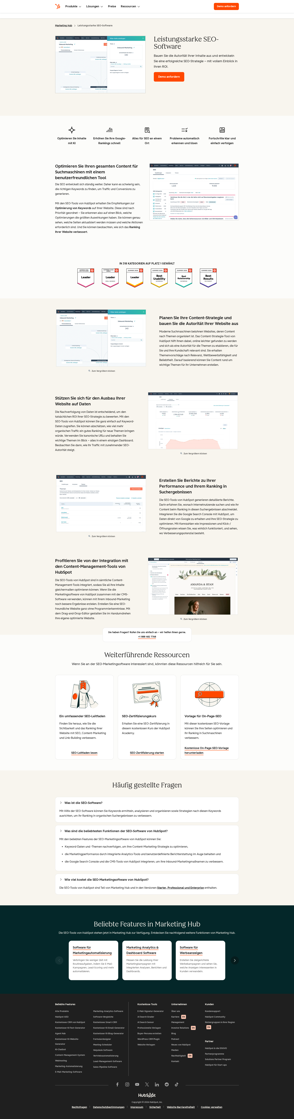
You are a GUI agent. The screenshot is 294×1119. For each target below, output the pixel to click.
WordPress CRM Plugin (148, 1039)
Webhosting (61, 1061)
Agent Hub (60, 1033)
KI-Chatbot (60, 1049)
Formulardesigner (102, 1039)
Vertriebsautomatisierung (105, 1056)
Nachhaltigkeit (181, 1056)
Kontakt (175, 1061)
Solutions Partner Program (218, 1059)
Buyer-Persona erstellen (149, 1033)
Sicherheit (155, 1107)
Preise (112, 6)
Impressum (136, 1107)
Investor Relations (183, 1028)
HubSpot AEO (62, 1017)
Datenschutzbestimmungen (108, 1107)
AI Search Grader (145, 1017)
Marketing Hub (63, 25)
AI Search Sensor (145, 1022)
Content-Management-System (70, 1055)
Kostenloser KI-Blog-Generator (108, 1033)
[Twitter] (147, 1085)
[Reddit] (167, 1085)
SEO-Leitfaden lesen (84, 752)
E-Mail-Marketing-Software (68, 1072)
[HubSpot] (57, 6)
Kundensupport (212, 1011)
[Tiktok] (176, 1085)
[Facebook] (117, 1085)
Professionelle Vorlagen (149, 1028)
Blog (173, 1033)
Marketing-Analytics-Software (108, 1011)
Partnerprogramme (214, 1054)
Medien (174, 1050)
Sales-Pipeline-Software (105, 1067)
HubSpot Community (215, 1017)
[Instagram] (127, 1085)
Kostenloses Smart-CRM (105, 1022)
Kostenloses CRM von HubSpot (70, 1022)
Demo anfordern (228, 6)
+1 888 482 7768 (147, 636)
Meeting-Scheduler (102, 1045)
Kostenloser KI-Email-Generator (109, 1028)
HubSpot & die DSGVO (216, 1048)
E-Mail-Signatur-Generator (150, 1011)
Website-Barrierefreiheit (181, 1107)
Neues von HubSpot (181, 1045)
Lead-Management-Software (107, 1061)
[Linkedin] (157, 1085)
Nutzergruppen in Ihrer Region (220, 1024)
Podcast (175, 1039)
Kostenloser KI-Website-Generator (67, 1041)
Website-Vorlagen (146, 1045)
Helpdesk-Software (102, 1050)
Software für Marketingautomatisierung (92, 950)
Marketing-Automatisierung (69, 1066)
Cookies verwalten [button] (211, 1107)
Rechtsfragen (79, 1107)
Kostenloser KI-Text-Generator (70, 1028)
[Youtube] (137, 1085)
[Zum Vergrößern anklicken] (194, 192)
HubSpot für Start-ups (216, 1065)
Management (177, 1022)
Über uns (175, 1011)
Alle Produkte (62, 1011)
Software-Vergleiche (103, 1017)
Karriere (178, 1017)
